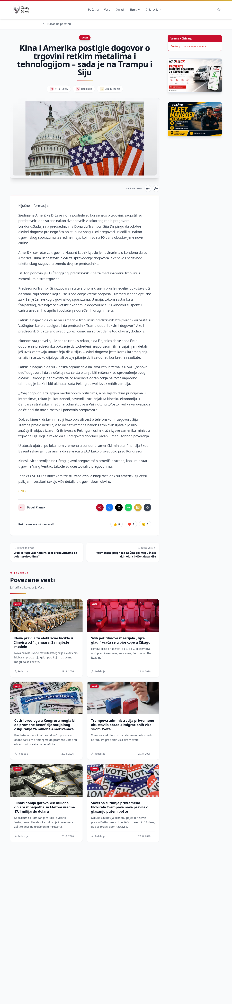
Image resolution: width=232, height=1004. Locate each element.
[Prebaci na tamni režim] (219, 9)
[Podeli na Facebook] (109, 507)
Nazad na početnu (59, 24)
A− (148, 188)
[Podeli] (100, 507)
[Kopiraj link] (147, 507)
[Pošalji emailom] (138, 507)
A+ (156, 188)
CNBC (23, 491)
